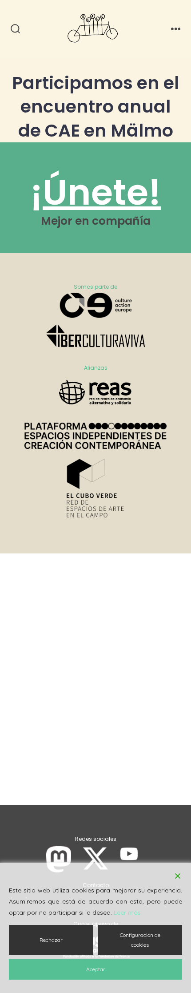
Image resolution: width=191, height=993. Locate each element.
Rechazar (51, 939)
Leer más (127, 912)
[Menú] (176, 29)
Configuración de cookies (140, 940)
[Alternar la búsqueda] (15, 29)
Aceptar (95, 969)
